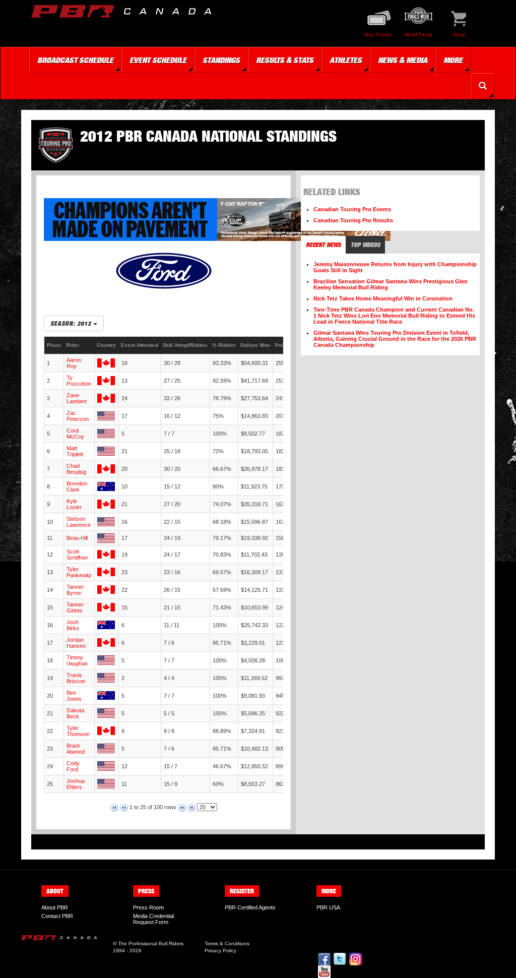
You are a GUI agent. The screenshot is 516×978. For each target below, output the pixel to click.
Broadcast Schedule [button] (75, 60)
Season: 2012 (71, 323)
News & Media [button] (402, 60)
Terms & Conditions (227, 943)
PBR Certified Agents (250, 907)
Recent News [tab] (323, 245)
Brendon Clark (77, 486)
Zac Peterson (78, 416)
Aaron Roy (74, 363)
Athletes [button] (346, 60)
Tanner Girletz (75, 607)
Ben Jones (74, 696)
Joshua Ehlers (76, 784)
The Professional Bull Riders (150, 943)
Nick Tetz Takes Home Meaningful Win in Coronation (383, 298)
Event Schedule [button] (158, 60)
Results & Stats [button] (284, 60)
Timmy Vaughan (77, 660)
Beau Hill (77, 538)
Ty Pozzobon (79, 381)
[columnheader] (54, 345)
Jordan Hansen (76, 643)
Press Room (148, 907)
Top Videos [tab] (365, 245)
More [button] (453, 60)
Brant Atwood (76, 749)
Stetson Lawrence (79, 522)
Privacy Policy (220, 950)
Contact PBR (57, 916)
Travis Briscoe (76, 678)
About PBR (54, 907)
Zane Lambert (77, 398)
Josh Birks (73, 625)
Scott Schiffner (77, 554)
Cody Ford (73, 766)
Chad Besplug (76, 469)
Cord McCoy (75, 433)
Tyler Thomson (78, 731)
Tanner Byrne (75, 590)
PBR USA (328, 907)
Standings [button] (221, 60)
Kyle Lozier (74, 504)
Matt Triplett (75, 451)
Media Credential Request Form (153, 919)
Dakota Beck (75, 713)
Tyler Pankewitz (79, 572)
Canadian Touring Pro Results (353, 220)
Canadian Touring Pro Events (352, 209)
